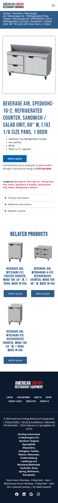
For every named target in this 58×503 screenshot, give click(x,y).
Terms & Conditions (32, 422)
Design (48, 397)
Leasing (9, 397)
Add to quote (15, 158)
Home (6, 13)
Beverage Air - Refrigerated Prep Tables (26, 17)
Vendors (18, 13)
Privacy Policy (12, 422)
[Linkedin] (24, 494)
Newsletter (31, 401)
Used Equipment (23, 397)
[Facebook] (16, 494)
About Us (38, 397)
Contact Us (44, 401)
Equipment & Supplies (27, 184)
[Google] (31, 494)
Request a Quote (15, 401)
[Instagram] (38, 494)
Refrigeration (22, 187)
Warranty (50, 422)
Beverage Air (20, 181)
